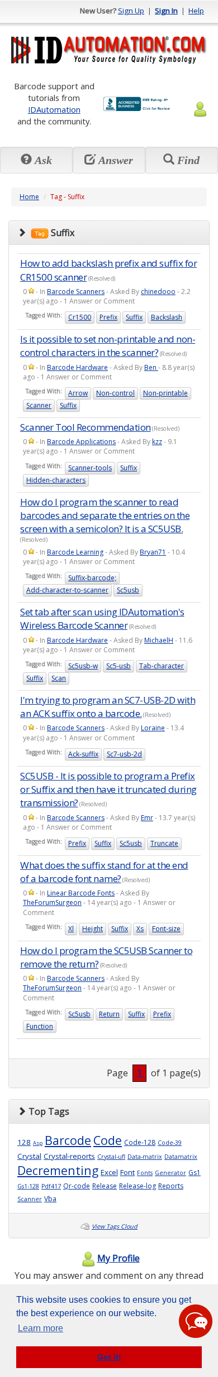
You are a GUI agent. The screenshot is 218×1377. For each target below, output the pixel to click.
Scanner (38, 405)
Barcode (68, 1140)
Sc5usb (128, 590)
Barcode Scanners (76, 291)
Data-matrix (144, 1157)
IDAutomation (54, 109)
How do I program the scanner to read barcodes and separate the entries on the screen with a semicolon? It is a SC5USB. (104, 515)
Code (107, 1140)
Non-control (115, 393)
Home (29, 196)
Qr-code (76, 1186)
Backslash (166, 317)
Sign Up (131, 11)
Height (92, 928)
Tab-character (161, 666)
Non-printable (165, 393)
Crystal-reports (69, 1156)
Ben (151, 367)
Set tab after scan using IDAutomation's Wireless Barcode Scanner (102, 618)
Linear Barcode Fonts (81, 893)
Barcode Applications (81, 441)
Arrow (78, 393)
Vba (50, 1198)
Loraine (153, 728)
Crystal (29, 1156)
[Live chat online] (195, 1321)
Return (109, 1014)
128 (24, 1142)
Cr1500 (79, 317)
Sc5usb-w (83, 666)
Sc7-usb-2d (124, 754)
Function (39, 1026)
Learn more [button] (40, 1328)
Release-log (137, 1186)
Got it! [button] (109, 1356)
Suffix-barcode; (92, 577)
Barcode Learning (75, 552)
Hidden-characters (56, 480)
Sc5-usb (118, 666)
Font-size (166, 928)
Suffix (134, 317)
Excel (109, 1172)
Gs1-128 (28, 1186)
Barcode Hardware (77, 367)
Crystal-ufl (111, 1157)
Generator (170, 1173)
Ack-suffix (83, 754)
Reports (170, 1186)
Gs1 (194, 1172)
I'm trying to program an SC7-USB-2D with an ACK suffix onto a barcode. (107, 707)
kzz (157, 441)
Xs (140, 928)
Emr (147, 817)
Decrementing (57, 1170)
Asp (37, 1143)
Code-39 (170, 1143)
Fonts (145, 1173)
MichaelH (158, 640)
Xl (71, 928)
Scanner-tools (90, 468)
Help (196, 11)
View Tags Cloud (115, 1226)
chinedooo (158, 291)
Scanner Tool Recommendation (85, 427)
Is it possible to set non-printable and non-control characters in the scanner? (107, 346)
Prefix (108, 317)
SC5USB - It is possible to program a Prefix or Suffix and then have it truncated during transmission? (108, 789)
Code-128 (139, 1142)
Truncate (164, 843)
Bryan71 (153, 552)
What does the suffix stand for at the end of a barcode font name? (104, 872)
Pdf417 (51, 1186)
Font (127, 1172)
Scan (58, 678)
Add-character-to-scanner (67, 590)
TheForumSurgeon (52, 902)
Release (104, 1186)
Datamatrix (180, 1157)
